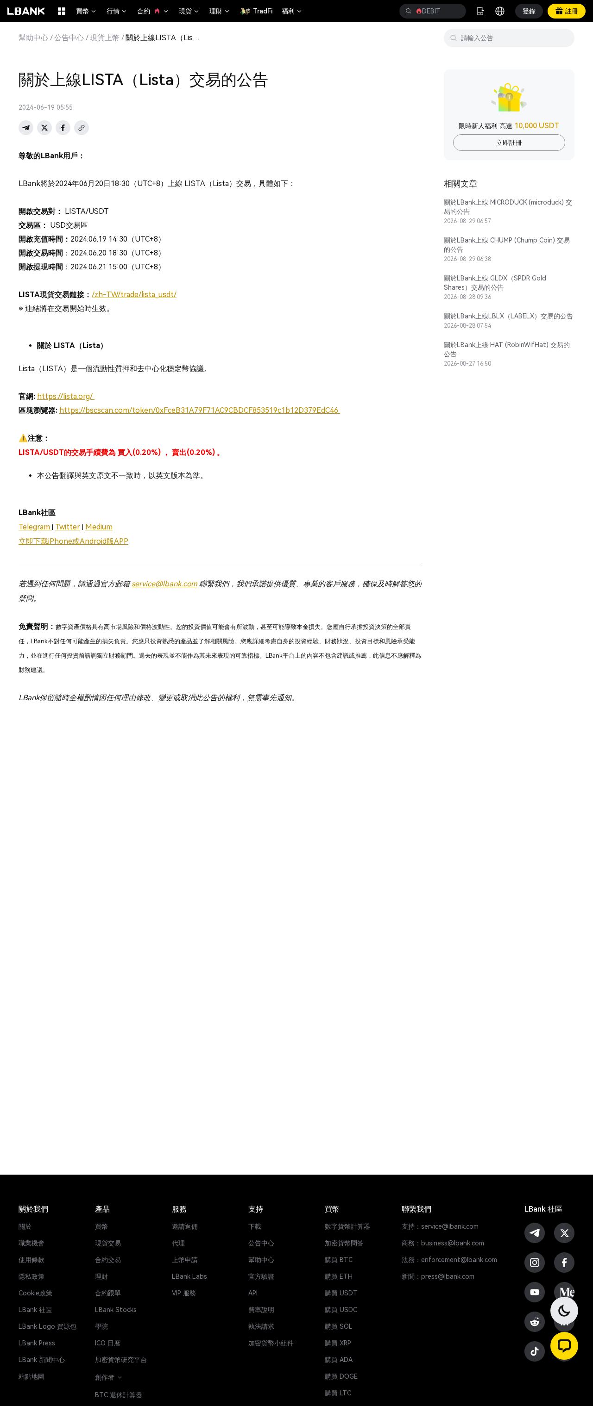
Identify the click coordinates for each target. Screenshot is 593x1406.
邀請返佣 (185, 1226)
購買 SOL (339, 1326)
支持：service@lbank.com (440, 1226)
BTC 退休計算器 (118, 1395)
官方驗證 (261, 1276)
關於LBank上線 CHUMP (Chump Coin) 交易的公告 (507, 244)
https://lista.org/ (66, 396)
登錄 (529, 11)
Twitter (67, 527)
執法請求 (261, 1326)
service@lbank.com (164, 583)
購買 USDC (341, 1309)
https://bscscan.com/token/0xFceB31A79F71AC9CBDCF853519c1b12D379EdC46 (199, 410)
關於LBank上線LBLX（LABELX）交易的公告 (508, 316)
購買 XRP (338, 1343)
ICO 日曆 (107, 1343)
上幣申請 (185, 1259)
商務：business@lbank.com (443, 1243)
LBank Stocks (116, 1309)
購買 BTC (339, 1259)
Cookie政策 (35, 1293)
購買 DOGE (341, 1376)
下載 (254, 1226)
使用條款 (31, 1259)
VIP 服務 (184, 1293)
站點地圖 (31, 1376)
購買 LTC (338, 1393)
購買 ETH (339, 1276)
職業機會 (31, 1243)
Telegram (35, 527)
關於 (25, 1226)
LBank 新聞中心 (42, 1359)
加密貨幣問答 (344, 1243)
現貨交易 (108, 1243)
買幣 (86, 11)
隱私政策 (31, 1276)
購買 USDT (341, 1293)
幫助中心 (33, 38)
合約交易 (108, 1259)
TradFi (262, 11)
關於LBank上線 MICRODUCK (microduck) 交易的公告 (508, 207)
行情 (117, 11)
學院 (101, 1326)
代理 (178, 1243)
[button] (564, 1346)
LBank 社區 (35, 1309)
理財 (220, 11)
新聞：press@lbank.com (438, 1276)
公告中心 (69, 38)
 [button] (408, 11)
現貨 (189, 11)
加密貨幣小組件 (271, 1343)
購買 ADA (339, 1359)
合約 (153, 11)
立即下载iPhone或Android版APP (73, 541)
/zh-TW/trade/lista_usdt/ (134, 294)
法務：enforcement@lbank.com (449, 1259)
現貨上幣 (105, 38)
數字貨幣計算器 (347, 1226)
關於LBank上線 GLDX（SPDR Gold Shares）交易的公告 (495, 282)
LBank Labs (189, 1276)
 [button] (455, 11)
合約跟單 (108, 1293)
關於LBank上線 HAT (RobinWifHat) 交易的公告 (507, 349)
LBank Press (37, 1343)
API (253, 1293)
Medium (99, 527)
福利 (292, 11)
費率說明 (261, 1309)
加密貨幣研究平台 (121, 1359)
